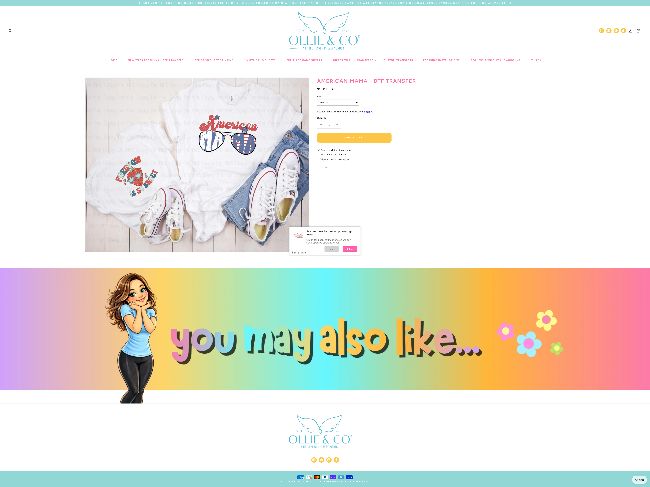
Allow (350, 249)
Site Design (328, 481)
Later (332, 249)
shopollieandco (304, 481)
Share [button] (324, 167)
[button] (10, 31)
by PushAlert (300, 252)
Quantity (321, 118)
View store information (334, 159)
